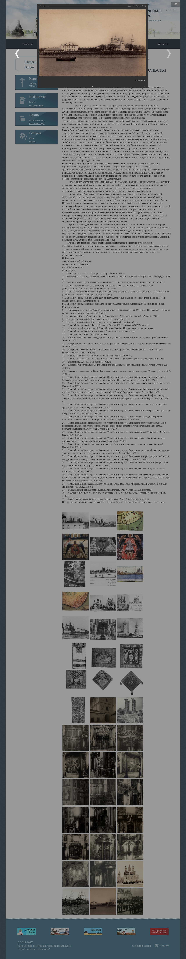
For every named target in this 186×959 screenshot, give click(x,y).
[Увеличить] (142, 6)
